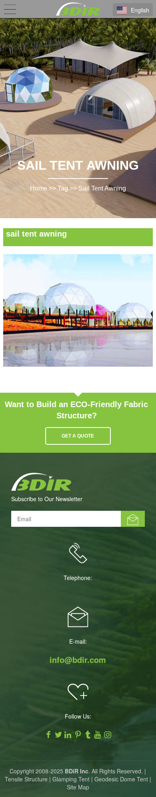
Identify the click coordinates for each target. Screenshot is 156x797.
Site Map (78, 787)
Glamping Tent (71, 779)
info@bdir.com (78, 659)
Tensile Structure (26, 779)
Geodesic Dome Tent (121, 779)
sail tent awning (102, 188)
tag (63, 188)
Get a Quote (78, 436)
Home (38, 188)
